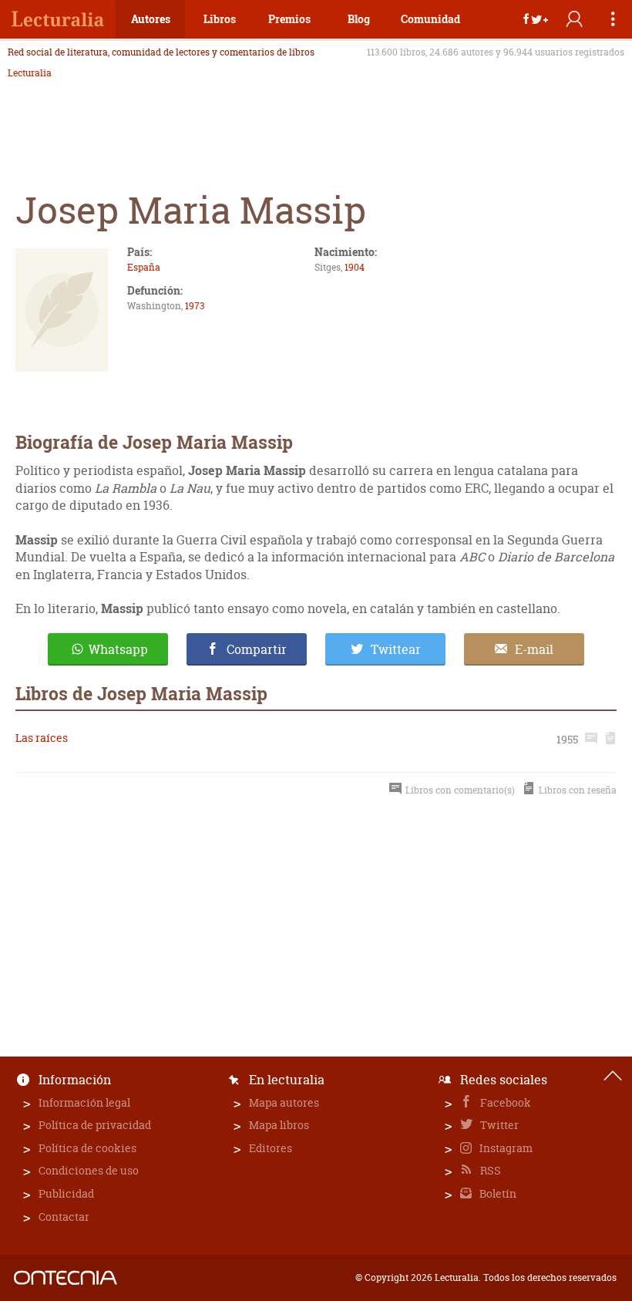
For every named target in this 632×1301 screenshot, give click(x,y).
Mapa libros (279, 1124)
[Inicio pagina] (612, 1076)
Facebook (504, 1102)
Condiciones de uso (89, 1170)
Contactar (64, 1216)
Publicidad (66, 1193)
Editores (270, 1148)
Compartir (257, 649)
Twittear (396, 649)
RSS (489, 1170)
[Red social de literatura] (58, 19)
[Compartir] (535, 19)
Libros (219, 19)
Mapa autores (284, 1102)
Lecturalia (30, 73)
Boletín (496, 1193)
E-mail (534, 649)
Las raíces (41, 737)
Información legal (84, 1102)
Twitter (498, 1124)
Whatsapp (118, 649)
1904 (355, 267)
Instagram (505, 1148)
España (143, 267)
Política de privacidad (95, 1124)
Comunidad (430, 19)
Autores (150, 19)
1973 (194, 305)
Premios (289, 19)
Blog (359, 19)
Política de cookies (87, 1148)
